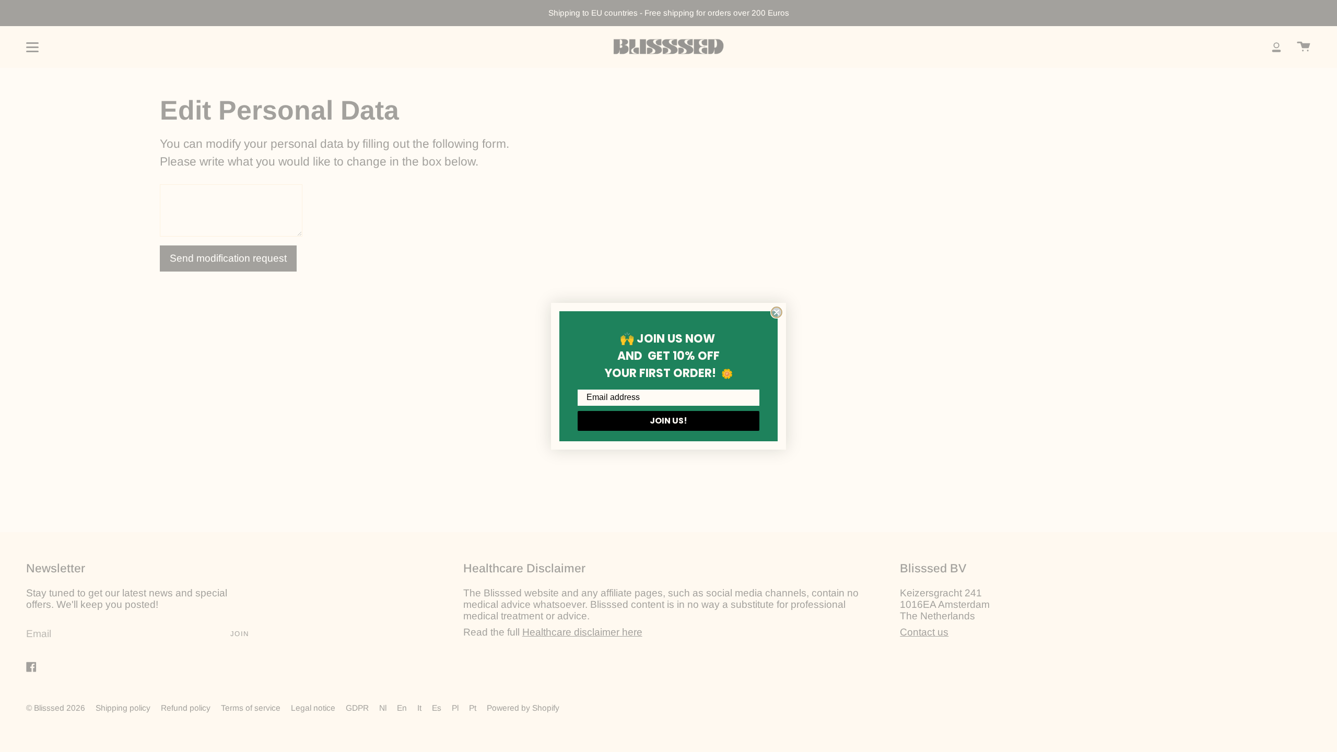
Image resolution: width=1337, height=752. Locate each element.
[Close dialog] (776, 312)
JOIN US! (668, 421)
